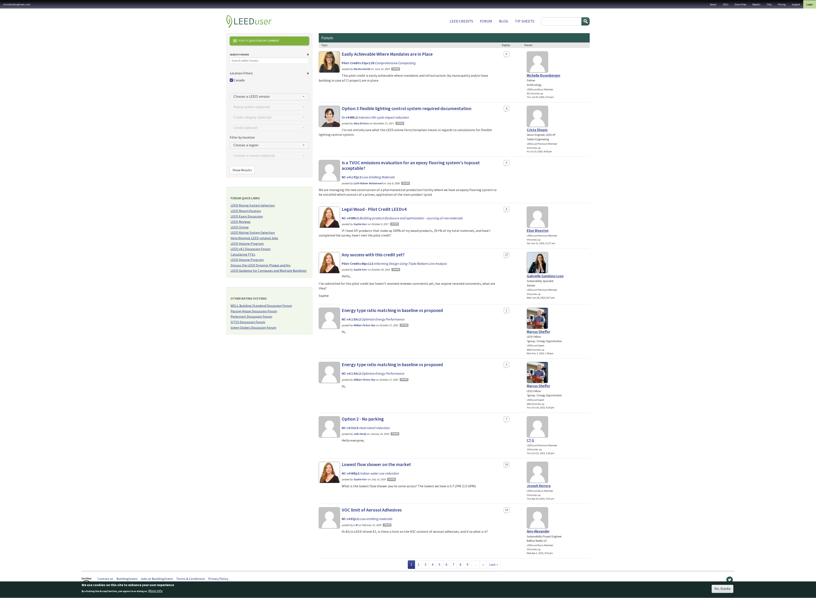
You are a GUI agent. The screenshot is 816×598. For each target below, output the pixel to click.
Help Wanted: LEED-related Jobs (254, 238)
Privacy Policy (218, 579)
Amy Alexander (538, 531)
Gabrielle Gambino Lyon (545, 276)
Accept (703, 589)
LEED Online (240, 227)
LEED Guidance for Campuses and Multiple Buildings (269, 270)
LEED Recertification (246, 211)
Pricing (781, 4)
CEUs (725, 4)
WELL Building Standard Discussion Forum (261, 305)
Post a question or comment (259, 41)
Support (796, 4)
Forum (486, 21)
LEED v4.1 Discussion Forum (251, 249)
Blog (503, 21)
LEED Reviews (241, 222)
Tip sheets (524, 21)
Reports (756, 4)
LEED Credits (461, 21)
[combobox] (269, 96)
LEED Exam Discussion (247, 216)
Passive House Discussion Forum (254, 311)
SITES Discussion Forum (248, 322)
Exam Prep (740, 4)
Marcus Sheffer (538, 331)
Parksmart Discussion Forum (251, 316)
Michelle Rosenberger (543, 75)
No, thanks (722, 589)
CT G (530, 440)
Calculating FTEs (243, 254)
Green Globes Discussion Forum (253, 327)
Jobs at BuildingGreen (157, 579)
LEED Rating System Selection (253, 205)
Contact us (105, 579)
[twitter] (729, 581)
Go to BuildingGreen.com (16, 4)
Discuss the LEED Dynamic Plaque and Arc (261, 265)
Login (809, 4)
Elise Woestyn (537, 230)
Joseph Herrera (539, 485)
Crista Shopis (537, 130)
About (713, 4)
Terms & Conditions (190, 579)
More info (155, 591)
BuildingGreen (126, 579)
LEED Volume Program (247, 243)
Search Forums (239, 54)
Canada (239, 80)
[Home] (249, 21)
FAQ (769, 4)
